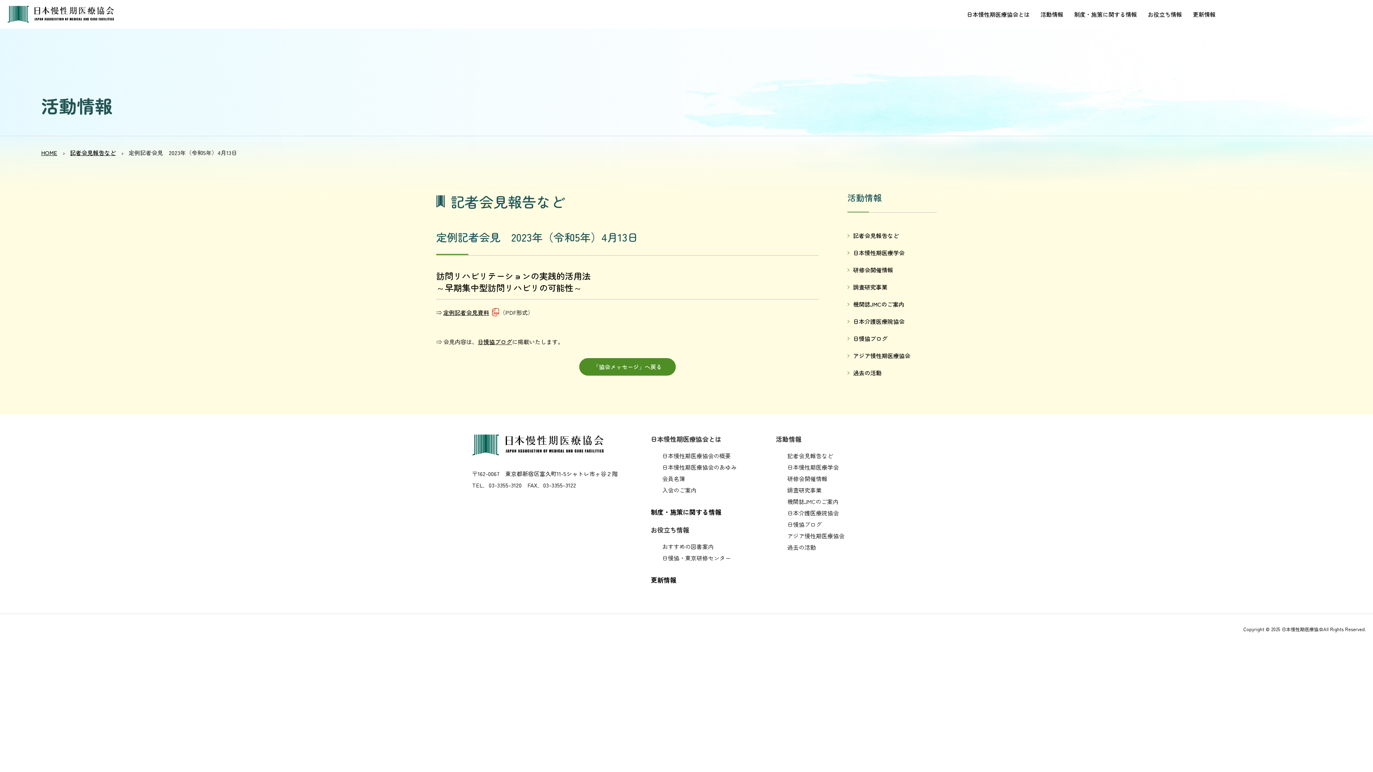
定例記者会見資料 (466, 312)
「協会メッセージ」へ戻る (627, 366)
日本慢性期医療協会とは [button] (998, 14)
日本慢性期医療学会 (879, 252)
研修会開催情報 (873, 270)
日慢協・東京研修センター (696, 558)
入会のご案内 (679, 490)
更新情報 (1204, 14)
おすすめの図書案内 (688, 546)
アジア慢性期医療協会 (881, 355)
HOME (49, 152)
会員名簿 (673, 478)
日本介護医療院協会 (879, 321)
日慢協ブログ (495, 341)
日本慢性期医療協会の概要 (696, 455)
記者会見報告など (93, 152)
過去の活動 (867, 372)
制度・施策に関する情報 (1105, 14)
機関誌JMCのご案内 (878, 304)
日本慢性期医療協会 (64, 14)
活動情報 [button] (1051, 14)
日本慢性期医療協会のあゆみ (699, 467)
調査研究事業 (870, 287)
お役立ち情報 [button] (1165, 14)
